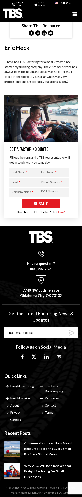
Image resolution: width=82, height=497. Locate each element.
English (63, 2)
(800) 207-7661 (21, 4)
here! (61, 212)
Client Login (42, 4)
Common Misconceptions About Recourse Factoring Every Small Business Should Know (48, 448)
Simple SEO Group (59, 492)
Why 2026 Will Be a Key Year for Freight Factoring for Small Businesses (47, 471)
